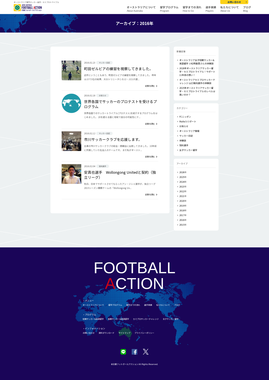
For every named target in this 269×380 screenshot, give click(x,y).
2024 (181, 181)
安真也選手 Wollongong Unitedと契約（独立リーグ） (120, 175)
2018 (181, 210)
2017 (181, 215)
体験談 (182, 140)
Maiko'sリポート (187, 121)
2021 (181, 196)
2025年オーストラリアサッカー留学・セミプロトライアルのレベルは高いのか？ (197, 91)
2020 (181, 200)
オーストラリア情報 (189, 131)
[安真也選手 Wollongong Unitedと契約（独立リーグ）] (71, 174)
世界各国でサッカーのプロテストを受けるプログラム (120, 104)
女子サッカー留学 (188, 150)
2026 (181, 172)
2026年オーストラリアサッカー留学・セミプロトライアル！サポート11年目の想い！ (197, 72)
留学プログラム (169, 9)
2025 (181, 177)
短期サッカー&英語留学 (93, 318)
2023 (181, 186)
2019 (181, 205)
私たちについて (229, 9)
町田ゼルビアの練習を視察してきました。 (118, 68)
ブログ (247, 9)
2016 (181, 220)
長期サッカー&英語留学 (118, 318)
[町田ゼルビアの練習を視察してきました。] (71, 70)
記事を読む (151, 85)
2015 (181, 224)
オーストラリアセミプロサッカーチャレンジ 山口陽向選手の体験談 (197, 81)
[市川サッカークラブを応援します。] (71, 141)
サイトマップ (124, 332)
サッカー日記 (186, 135)
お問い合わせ (234, 2)
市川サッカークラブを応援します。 (113, 139)
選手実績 (211, 9)
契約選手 (183, 145)
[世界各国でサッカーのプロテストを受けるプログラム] (71, 103)
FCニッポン (185, 116)
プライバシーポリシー (144, 332)
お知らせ (183, 126)
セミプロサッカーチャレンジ (146, 318)
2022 (181, 191)
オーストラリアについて (141, 9)
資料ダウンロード (106, 332)
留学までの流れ (192, 9)
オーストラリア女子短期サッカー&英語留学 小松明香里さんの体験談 (196, 61)
